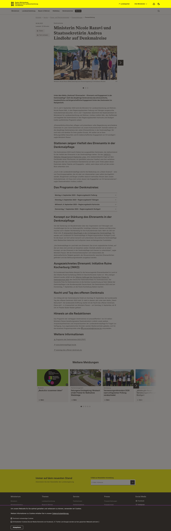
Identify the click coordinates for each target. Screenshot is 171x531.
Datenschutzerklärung (60, 513)
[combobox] (141, 4)
